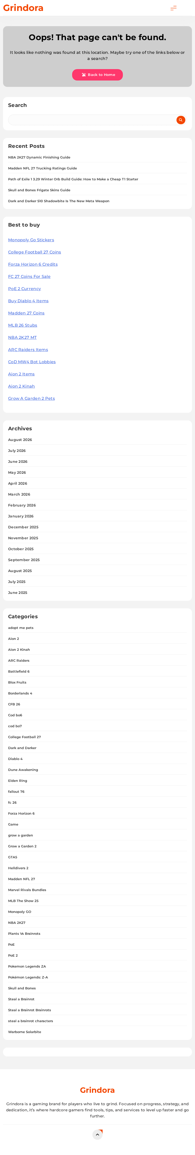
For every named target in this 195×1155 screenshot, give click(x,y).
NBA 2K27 (16, 923)
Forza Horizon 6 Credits (33, 264)
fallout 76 (16, 791)
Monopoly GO (19, 912)
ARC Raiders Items (28, 349)
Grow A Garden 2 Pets (31, 398)
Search (17, 105)
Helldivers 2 (18, 868)
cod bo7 (15, 726)
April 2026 (17, 483)
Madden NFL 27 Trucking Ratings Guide (42, 168)
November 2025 (23, 538)
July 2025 (17, 581)
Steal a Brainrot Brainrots (29, 1010)
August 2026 (20, 439)
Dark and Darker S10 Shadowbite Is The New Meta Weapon (58, 201)
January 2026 (21, 516)
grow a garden (20, 835)
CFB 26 (14, 704)
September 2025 (24, 560)
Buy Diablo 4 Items (28, 300)
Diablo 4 (15, 759)
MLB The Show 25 (23, 901)
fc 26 (12, 802)
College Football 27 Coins (34, 252)
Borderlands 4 (20, 693)
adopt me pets (21, 628)
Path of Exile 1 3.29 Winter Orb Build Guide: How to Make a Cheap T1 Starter (73, 179)
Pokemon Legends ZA (27, 966)
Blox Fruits (17, 682)
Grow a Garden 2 (22, 846)
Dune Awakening (23, 770)
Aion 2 (13, 639)
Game (13, 824)
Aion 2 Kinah (21, 386)
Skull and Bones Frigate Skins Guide (39, 190)
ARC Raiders (18, 660)
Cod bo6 (15, 715)
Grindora (23, 7)
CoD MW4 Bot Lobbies (32, 361)
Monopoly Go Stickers (31, 240)
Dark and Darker (22, 748)
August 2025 (20, 570)
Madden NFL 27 (21, 879)
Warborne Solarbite (24, 1032)
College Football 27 (24, 737)
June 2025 (17, 592)
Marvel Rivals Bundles (27, 890)
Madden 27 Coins (26, 313)
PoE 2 (13, 955)
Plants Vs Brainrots (24, 933)
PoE (11, 944)
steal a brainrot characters (30, 1021)
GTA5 (12, 857)
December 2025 (23, 527)
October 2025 (21, 549)
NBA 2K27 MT (22, 337)
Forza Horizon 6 (21, 813)
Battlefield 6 (18, 671)
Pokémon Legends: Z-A (28, 977)
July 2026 (17, 450)
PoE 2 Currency (24, 288)
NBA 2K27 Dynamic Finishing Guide (39, 157)
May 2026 (17, 472)
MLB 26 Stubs (22, 325)
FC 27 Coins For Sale (29, 276)
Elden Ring (17, 781)
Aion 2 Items (21, 374)
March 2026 (19, 494)
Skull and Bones (22, 988)
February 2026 (22, 505)
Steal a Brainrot (21, 999)
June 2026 (18, 461)
